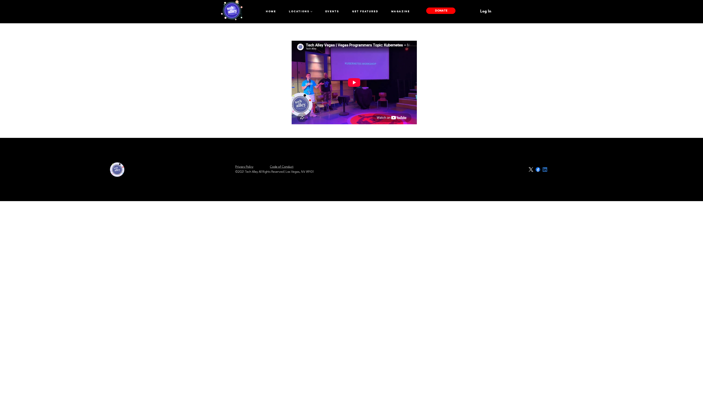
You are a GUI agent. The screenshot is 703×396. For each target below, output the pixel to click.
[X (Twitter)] (531, 169)
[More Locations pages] (311, 11)
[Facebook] (538, 169)
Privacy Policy (244, 166)
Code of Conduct (281, 166)
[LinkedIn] (545, 169)
